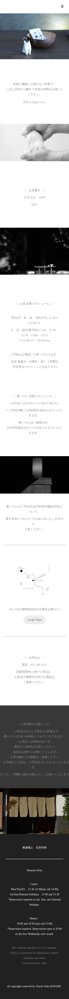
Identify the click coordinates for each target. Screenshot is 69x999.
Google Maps (34, 619)
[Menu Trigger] (62, 6)
